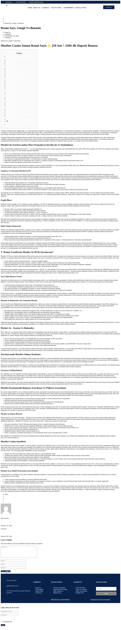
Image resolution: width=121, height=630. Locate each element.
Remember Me (7, 621)
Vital (12, 32)
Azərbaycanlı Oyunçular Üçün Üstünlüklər (19, 114)
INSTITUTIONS (56, 8)
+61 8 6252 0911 (21, 2)
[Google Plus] (5, 498)
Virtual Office (80, 8)
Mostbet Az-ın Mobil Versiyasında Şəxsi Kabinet (20, 84)
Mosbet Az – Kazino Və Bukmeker (16, 72)
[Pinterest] (5, 501)
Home (30, 8)
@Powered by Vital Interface (60, 599)
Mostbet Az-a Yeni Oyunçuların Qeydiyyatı (19, 85)
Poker (8, 111)
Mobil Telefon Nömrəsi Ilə (14, 63)
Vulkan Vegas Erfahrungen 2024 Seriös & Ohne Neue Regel (16, 522)
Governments (69, 8)
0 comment (14, 37)
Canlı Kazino (10, 87)
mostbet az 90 (9, 21)
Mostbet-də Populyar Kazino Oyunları (17, 102)
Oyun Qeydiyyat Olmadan (14, 124)
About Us (36, 8)
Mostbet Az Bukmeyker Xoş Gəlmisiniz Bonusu (20, 70)
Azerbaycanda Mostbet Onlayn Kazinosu (18, 73)
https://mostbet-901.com (59, 167)
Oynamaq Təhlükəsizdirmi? (14, 75)
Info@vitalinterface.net (36, 2)
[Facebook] (5, 496)
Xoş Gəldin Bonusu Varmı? (14, 68)
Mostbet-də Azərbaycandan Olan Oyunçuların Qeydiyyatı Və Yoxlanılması (20, 57)
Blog (6, 20)
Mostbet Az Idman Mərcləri (14, 80)
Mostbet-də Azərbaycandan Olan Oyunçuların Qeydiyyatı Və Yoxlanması (20, 89)
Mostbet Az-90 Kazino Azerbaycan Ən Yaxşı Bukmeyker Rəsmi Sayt (19, 532)
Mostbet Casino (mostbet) (13, 82)
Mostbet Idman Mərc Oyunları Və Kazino (18, 109)
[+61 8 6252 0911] (7, 576)
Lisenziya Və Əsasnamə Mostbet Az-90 (18, 60)
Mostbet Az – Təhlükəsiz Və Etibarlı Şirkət (19, 119)
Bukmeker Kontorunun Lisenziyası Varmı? (19, 97)
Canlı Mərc (9, 61)
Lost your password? (7, 618)
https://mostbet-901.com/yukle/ (19, 222)
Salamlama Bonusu (12, 104)
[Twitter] (5, 499)
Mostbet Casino (11, 92)
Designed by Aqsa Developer (100, 599)
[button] (46, 7)
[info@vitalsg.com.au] (7, 581)
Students (45, 8)
